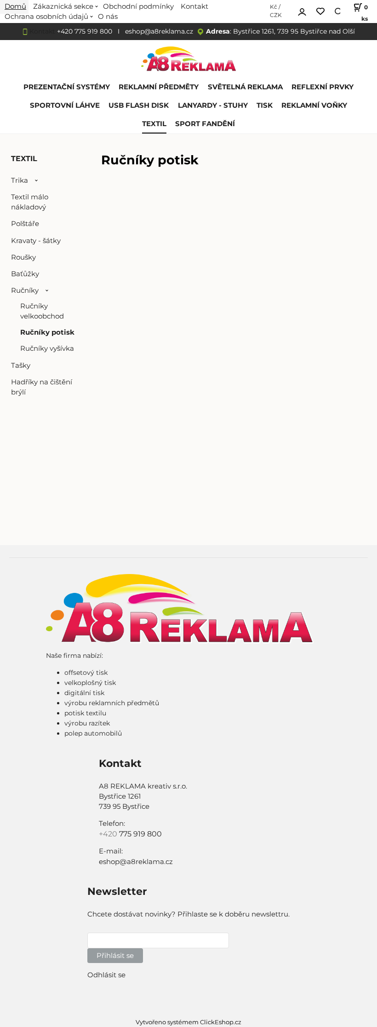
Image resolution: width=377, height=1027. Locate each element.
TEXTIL (154, 124)
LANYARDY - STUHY (213, 105)
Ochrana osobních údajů (46, 16)
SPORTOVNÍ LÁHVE (65, 105)
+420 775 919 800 (84, 31)
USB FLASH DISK (139, 105)
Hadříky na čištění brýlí (41, 387)
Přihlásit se (115, 956)
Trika (19, 180)
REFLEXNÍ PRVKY (322, 87)
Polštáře (25, 224)
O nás (108, 16)
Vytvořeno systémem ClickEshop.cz (188, 1022)
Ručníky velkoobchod (42, 311)
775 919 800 (140, 834)
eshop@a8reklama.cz (159, 31)
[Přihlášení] (302, 11)
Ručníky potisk (47, 332)
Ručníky (25, 290)
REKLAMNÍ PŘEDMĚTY (159, 87)
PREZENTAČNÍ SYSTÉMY (66, 87)
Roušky (23, 257)
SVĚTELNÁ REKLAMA (245, 87)
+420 (109, 834)
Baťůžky (25, 274)
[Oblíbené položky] (320, 11)
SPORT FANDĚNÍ (205, 124)
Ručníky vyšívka (47, 348)
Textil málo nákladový (29, 202)
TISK (265, 105)
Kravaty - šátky (36, 241)
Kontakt (42, 31)
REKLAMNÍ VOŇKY (314, 105)
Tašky (20, 365)
